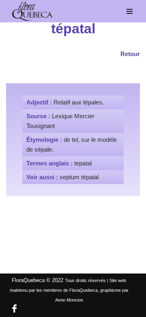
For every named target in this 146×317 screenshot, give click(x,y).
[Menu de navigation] (130, 11)
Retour (130, 53)
